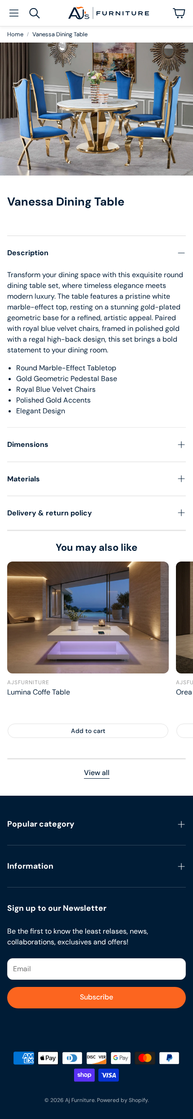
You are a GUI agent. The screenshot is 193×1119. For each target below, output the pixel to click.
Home (15, 34)
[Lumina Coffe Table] (88, 617)
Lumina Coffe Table (38, 692)
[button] (14, 13)
